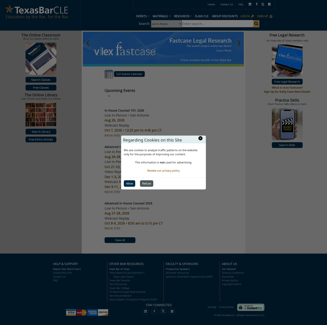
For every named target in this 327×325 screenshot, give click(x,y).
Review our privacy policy (163, 170)
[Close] (200, 138)
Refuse (146, 183)
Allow (129, 183)
